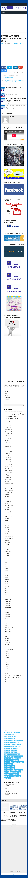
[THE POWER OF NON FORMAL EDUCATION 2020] (23, 807)
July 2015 (7, 509)
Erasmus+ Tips (8, 551)
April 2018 (7, 461)
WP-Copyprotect (13, 874)
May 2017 (7, 479)
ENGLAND (7, 544)
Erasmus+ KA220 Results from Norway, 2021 (14, 414)
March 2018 (7, 462)
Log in (6, 395)
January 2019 (8, 448)
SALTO (6, 647)
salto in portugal (15, 760)
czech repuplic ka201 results (10, 81)
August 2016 (7, 494)
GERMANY (7, 572)
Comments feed (8, 399)
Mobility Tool (7, 629)
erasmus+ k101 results (9, 734)
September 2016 (8, 492)
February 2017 (8, 483)
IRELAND (7, 590)
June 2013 (7, 512)
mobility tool (6, 758)
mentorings (17, 754)
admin (2, 43)
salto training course (8, 764)
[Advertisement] (14, 23)
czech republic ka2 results (9, 80)
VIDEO (6, 673)
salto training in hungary (9, 768)
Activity (10, 870)
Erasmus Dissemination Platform (11, 548)
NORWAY (7, 636)
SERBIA (6, 651)
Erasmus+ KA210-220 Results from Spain (13, 413)
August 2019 (7, 442)
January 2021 (8, 431)
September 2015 (8, 507)
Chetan (8, 874)
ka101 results (7, 750)
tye (12, 776)
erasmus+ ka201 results (9, 740)
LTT (6, 620)
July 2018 (7, 455)
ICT (6, 588)
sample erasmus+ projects (15, 772)
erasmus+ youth (7, 744)
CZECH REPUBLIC (14, 43)
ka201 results (14, 752)
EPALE (6, 546)
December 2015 (8, 505)
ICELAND (7, 585)
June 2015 (7, 511)
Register (6, 393)
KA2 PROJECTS (8, 603)
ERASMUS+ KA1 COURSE (9, 736)
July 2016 (7, 496)
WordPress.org (8, 401)
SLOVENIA (7, 655)
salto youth (6, 772)
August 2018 (7, 453)
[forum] (4, 870)
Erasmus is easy (18, 826)
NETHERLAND (8, 633)
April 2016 (7, 501)
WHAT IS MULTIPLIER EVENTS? (12, 677)
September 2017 (8, 472)
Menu (3, 12)
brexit (5, 732)
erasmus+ (10, 732)
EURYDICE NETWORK (9, 560)
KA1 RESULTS (8, 601)
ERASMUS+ (7, 549)
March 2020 (7, 438)
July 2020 (7, 437)
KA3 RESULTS (8, 607)
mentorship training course (9, 756)
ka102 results (14, 750)
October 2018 (8, 449)
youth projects (17, 776)
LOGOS (6, 618)
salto (12, 758)
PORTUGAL (7, 642)
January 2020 (8, 440)
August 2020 (7, 435)
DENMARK (7, 540)
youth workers (7, 778)
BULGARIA (7, 525)
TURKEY (6, 668)
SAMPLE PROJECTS (9, 649)
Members (17, 871)
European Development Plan (11, 559)
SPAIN (6, 659)
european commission (16, 746)
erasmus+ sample (15, 742)
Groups (11, 871)
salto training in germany (9, 766)
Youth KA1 (7, 681)
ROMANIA (7, 644)
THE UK (6, 666)
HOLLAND (7, 579)
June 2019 (7, 446)
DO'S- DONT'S (8, 542)
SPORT (6, 662)
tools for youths (15, 774)
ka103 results (7, 752)
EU (5, 557)
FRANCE (6, 568)
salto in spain (7, 762)
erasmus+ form (16, 732)
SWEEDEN (7, 664)
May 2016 (7, 499)
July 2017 (7, 475)
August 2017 (7, 474)
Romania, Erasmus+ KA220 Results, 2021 (13, 411)
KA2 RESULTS (8, 605)
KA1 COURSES (8, 599)
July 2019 (7, 444)
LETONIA (7, 612)
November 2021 (8, 424)
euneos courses (7, 746)
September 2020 (8, 433)
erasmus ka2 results (16, 744)
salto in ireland (7, 760)
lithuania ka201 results (9, 754)
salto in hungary (17, 758)
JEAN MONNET (8, 597)
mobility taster (20, 756)
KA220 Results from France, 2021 (12, 418)
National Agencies (8, 631)
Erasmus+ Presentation (20, 870)
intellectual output (8, 748)
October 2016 (8, 490)
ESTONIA (7, 553)
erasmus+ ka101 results (9, 738)
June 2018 (7, 457)
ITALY (6, 594)
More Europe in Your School (11, 793)
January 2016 (8, 503)
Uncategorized (8, 672)
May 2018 (7, 459)
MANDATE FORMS (9, 627)
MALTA (6, 623)
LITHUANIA (7, 614)
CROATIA (7, 529)
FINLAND (7, 564)
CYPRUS (6, 533)
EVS (6, 562)
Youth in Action (8, 679)
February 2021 (8, 429)
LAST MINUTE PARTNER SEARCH (12, 609)
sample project (7, 774)
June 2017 (7, 477)
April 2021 (7, 427)
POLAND (7, 638)
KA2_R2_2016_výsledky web (7, 77)
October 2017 (8, 470)
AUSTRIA (7, 518)
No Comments (21, 43)
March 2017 (7, 481)
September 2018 (8, 451)
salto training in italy (8, 770)
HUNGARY (7, 581)
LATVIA (6, 610)
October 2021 (8, 425)
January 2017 (8, 485)
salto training (20, 762)
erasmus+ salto (7, 742)
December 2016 (8, 487)
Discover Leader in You (9, 784)
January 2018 (8, 466)
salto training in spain (18, 770)
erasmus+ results (18, 740)
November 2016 (8, 488)
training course (7, 776)
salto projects (14, 762)
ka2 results (15, 748)
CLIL (6, 788)
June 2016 (7, 498)
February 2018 (8, 464)
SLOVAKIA (7, 653)
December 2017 (8, 468)
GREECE (6, 575)
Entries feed (7, 397)
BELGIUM (7, 522)
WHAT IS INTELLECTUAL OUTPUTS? (13, 675)
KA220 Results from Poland (11, 416)
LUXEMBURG (7, 622)
